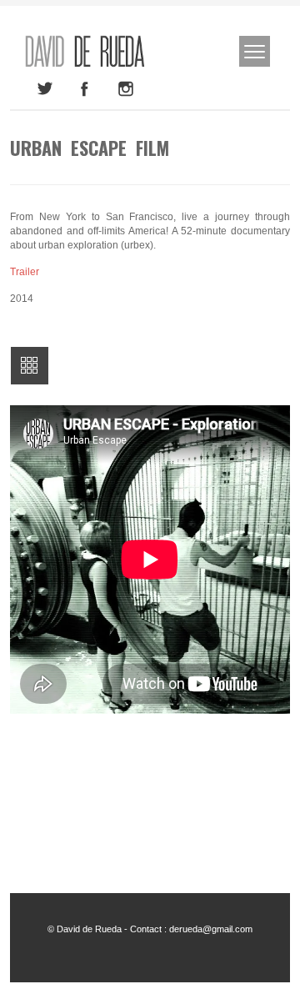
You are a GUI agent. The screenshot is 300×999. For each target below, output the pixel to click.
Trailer (24, 272)
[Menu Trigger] (254, 51)
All (29, 365)
